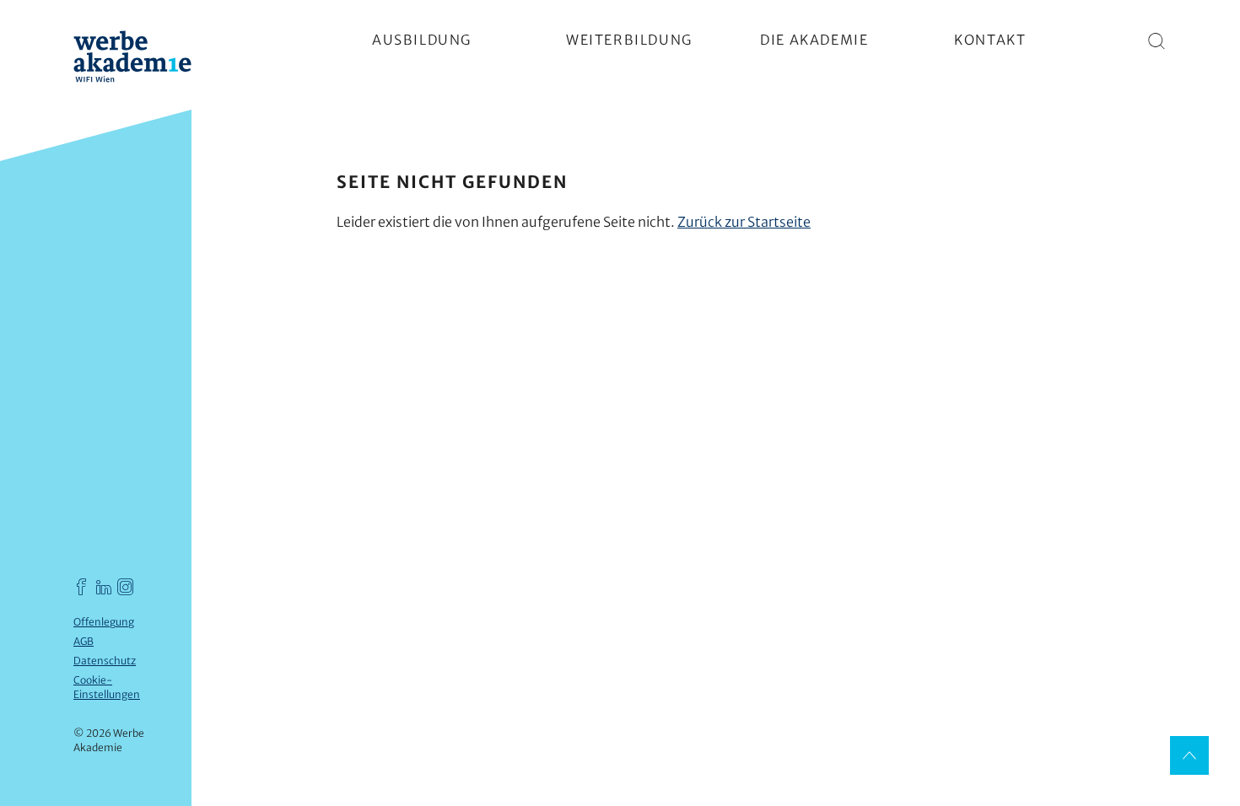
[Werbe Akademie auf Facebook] (81, 586)
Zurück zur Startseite (744, 221)
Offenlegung (103, 621)
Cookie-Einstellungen (106, 687)
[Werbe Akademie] (132, 58)
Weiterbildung (629, 39)
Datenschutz (104, 660)
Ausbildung (422, 39)
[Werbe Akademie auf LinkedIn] (103, 586)
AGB (83, 641)
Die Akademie (814, 39)
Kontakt (990, 39)
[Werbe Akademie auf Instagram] (125, 586)
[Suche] (1157, 40)
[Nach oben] (1189, 755)
